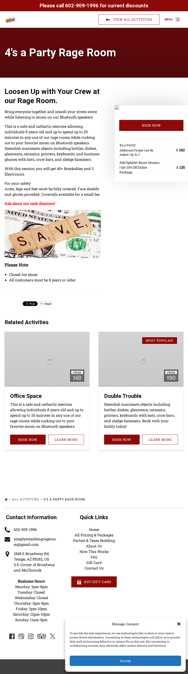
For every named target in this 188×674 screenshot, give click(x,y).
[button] (179, 624)
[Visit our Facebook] (12, 636)
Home (94, 529)
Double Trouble (122, 396)
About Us (94, 546)
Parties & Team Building (94, 540)
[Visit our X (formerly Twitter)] (52, 636)
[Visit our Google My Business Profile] (21, 636)
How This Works (94, 551)
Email (47, 303)
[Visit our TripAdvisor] (41, 636)
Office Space (26, 396)
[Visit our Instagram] (30, 636)
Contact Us (94, 568)
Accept (125, 661)
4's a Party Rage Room (65, 499)
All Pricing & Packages (94, 534)
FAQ (94, 557)
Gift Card (94, 562)
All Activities (26, 499)
